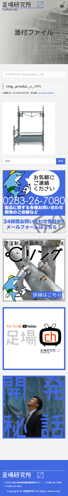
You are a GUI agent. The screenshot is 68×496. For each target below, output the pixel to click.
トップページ (12, 74)
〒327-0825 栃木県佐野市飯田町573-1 (23, 482)
